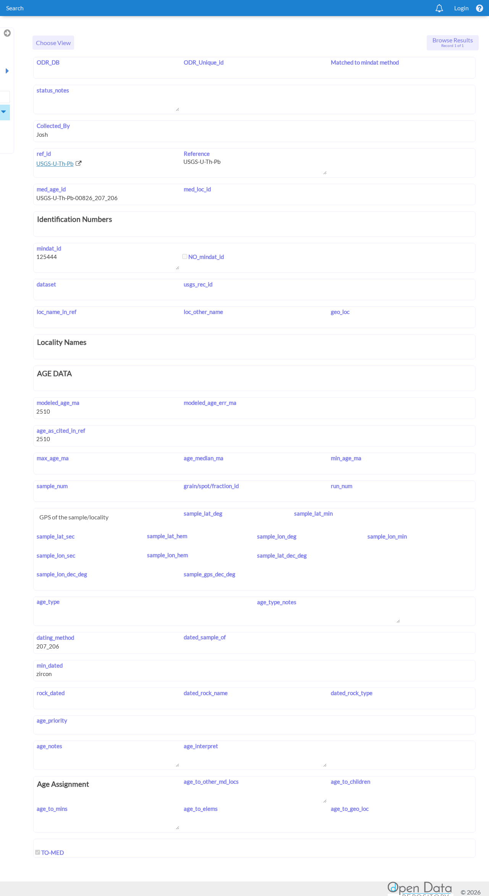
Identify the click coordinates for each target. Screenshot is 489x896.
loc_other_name (203, 311)
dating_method (55, 637)
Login (461, 7)
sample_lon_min (387, 536)
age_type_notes (276, 601)
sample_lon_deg (276, 536)
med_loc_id (197, 189)
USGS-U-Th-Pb (54, 163)
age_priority (52, 720)
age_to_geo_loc (350, 808)
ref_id (43, 153)
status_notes (53, 90)
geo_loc (340, 311)
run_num (341, 485)
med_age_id (51, 189)
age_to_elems (200, 808)
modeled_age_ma (58, 402)
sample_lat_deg (203, 513)
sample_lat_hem (167, 535)
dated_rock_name (205, 692)
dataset (46, 284)
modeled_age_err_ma (210, 402)
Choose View (53, 42)
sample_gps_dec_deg (209, 574)
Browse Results (452, 42)
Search (15, 7)
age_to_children (350, 781)
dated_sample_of (204, 637)
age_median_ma (203, 457)
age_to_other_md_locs (211, 781)
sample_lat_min (313, 513)
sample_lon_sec (56, 555)
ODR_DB (48, 62)
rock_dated (50, 692)
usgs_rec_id (198, 284)
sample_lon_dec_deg (62, 574)
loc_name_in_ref (56, 311)
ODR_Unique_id (203, 62)
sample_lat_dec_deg (282, 555)
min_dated (49, 665)
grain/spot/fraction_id (211, 485)
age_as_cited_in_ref (61, 430)
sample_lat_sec (55, 536)
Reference (196, 153)
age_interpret (201, 745)
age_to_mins (52, 808)
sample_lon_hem (167, 555)
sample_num (52, 485)
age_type (48, 601)
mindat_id (49, 248)
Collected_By (53, 125)
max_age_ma (52, 457)
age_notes (49, 745)
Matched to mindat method (365, 62)
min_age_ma (346, 457)
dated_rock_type (351, 692)
